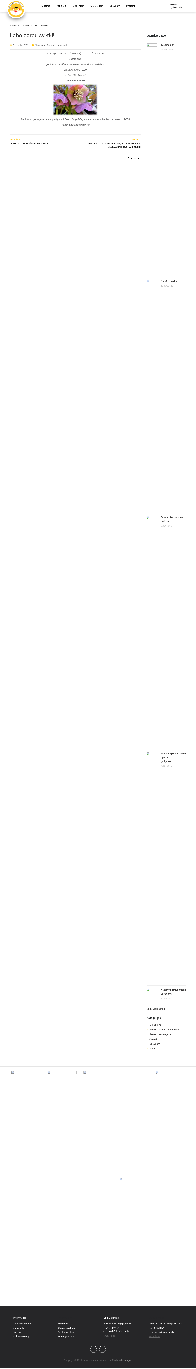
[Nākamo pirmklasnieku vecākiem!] (152, 993)
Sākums (45, 5)
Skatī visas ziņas (156, 1008)
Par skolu (61, 5)
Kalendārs (174, 4)
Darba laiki (18, 1328)
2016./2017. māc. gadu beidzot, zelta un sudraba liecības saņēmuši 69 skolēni (113, 145)
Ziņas (152, 1048)
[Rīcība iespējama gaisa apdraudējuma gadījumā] (152, 867)
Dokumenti (63, 1323)
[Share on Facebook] (128, 158)
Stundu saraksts (66, 1328)
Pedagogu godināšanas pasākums (29, 143)
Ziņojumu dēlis (175, 7)
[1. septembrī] (152, 158)
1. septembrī (168, 44)
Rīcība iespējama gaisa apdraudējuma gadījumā (173, 757)
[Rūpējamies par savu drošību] (152, 630)
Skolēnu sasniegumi (160, 1034)
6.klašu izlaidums (170, 281)
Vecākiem (114, 5)
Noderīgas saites (67, 1336)
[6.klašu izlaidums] (152, 394)
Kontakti (17, 1332)
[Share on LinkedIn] (138, 158)
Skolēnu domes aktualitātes (164, 1029)
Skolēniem (78, 5)
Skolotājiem (96, 5)
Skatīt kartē (109, 1335)
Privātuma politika (22, 1323)
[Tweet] (131, 158)
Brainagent (126, 1360)
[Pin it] (135, 158)
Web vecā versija (21, 1336)
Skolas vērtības (66, 1332)
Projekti (130, 5)
